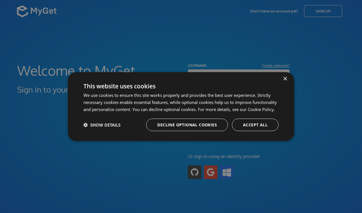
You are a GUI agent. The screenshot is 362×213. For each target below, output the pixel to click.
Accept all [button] (255, 124)
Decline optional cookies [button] (187, 124)
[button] (101, 125)
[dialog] (181, 106)
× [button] (285, 79)
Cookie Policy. (261, 109)
